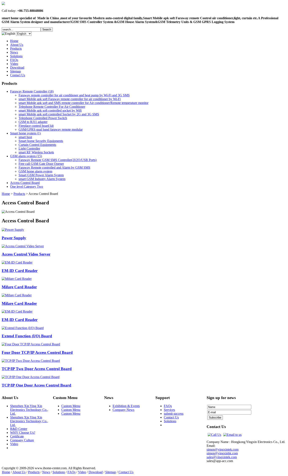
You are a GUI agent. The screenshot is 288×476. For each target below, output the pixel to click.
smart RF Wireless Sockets (36, 152)
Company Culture (22, 440)
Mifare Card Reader (19, 287)
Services (169, 410)
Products (19, 194)
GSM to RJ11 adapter (33, 122)
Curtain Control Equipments (37, 144)
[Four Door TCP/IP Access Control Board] (31, 344)
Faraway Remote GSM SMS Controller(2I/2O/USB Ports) (58, 160)
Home (6, 194)
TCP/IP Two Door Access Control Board (37, 369)
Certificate (17, 436)
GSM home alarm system (35, 171)
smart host (25, 137)
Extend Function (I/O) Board (27, 336)
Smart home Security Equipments (41, 141)
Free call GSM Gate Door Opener (41, 164)
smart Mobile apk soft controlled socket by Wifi (50, 110)
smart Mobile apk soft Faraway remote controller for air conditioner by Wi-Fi (70, 99)
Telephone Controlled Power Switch (43, 118)
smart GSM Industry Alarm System (42, 179)
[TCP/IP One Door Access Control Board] (30, 377)
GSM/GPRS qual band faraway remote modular (51, 129)
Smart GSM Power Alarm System (41, 175)
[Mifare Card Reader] (17, 278)
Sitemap (110, 472)
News (46, 472)
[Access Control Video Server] (23, 246)
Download (96, 472)
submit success (173, 413)
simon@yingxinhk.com (222, 453)
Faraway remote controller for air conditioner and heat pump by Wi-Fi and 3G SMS (74, 95)
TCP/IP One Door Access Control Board (36, 385)
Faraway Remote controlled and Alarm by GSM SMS (54, 167)
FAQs (168, 406)
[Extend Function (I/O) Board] (23, 328)
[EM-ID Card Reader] (17, 262)
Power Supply (14, 238)
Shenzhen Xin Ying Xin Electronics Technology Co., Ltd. (29, 409)
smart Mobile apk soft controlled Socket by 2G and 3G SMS (59, 114)
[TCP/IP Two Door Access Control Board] (31, 360)
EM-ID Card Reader (20, 270)
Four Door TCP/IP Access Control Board (37, 352)
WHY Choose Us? (22, 432)
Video (14, 444)
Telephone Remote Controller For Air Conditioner (52, 106)
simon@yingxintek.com (222, 449)
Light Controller (29, 148)
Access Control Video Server (26, 254)
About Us (19, 472)
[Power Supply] (13, 229)
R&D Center (18, 429)
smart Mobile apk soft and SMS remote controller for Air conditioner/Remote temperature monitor (83, 103)
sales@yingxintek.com (222, 457)
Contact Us (171, 417)
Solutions (170, 421)
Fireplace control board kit (36, 125)
